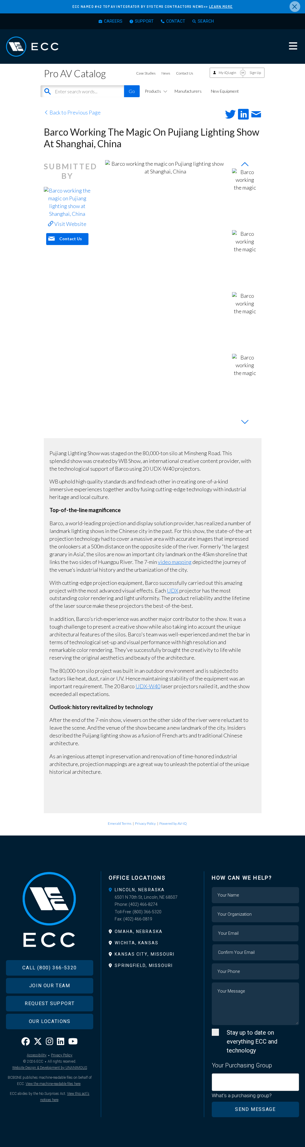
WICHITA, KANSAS (136, 942)
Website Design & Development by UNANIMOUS (49, 1068)
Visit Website (69, 224)
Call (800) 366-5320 (49, 968)
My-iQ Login (227, 73)
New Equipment (225, 91)
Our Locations (50, 1021)
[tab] (152, 889)
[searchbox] (216, 1078)
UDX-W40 (148, 686)
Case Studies (145, 73)
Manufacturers (188, 91)
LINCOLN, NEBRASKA (140, 889)
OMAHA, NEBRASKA (139, 931)
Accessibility (36, 1055)
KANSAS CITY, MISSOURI (145, 954)
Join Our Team (49, 985)
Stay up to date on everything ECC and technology (252, 1041)
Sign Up (255, 73)
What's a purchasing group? (242, 1095)
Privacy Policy (145, 823)
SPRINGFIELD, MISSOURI (144, 965)
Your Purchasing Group (242, 1065)
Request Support (49, 1003)
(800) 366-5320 (147, 911)
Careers (113, 21)
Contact (175, 21)
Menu (293, 46)
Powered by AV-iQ (173, 823)
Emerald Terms (119, 823)
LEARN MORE (221, 6)
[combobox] (255, 1082)
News (165, 73)
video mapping (175, 562)
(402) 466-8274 (143, 904)
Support (144, 21)
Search (206, 21)
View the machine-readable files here (53, 1084)
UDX (172, 590)
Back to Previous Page (75, 112)
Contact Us (184, 73)
